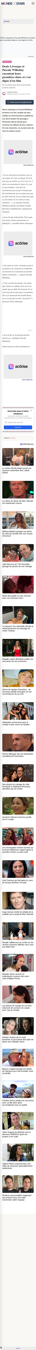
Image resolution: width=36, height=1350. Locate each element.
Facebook (31, 56)
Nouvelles (7, 62)
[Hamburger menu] (33, 3)
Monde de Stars (12, 92)
